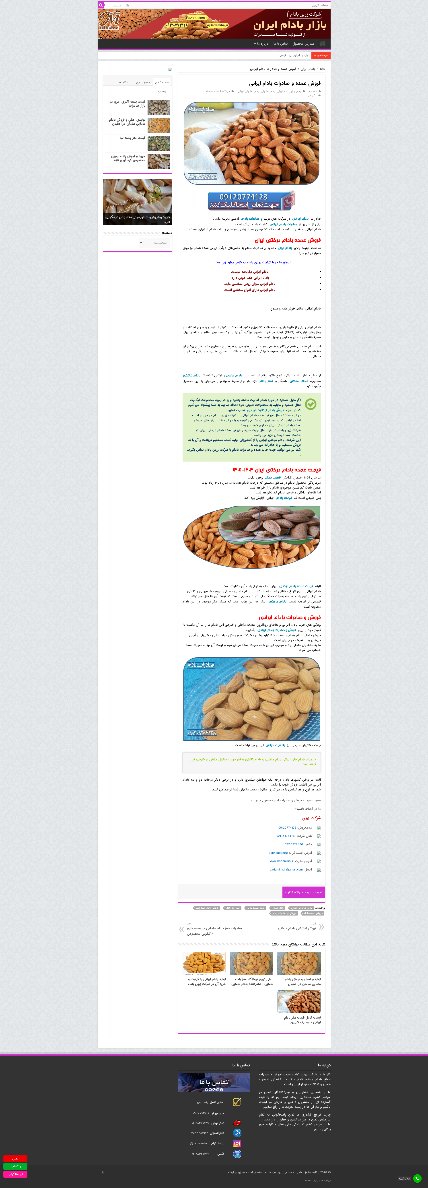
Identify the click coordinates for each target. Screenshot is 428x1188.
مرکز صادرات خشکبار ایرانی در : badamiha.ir (318, 1181)
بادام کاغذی (191, 375)
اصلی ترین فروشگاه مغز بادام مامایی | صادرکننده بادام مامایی (252, 981)
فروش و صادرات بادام (284, 913)
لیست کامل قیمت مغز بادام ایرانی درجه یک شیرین (302, 1020)
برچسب (163, 91)
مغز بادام (266, 381)
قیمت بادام (273, 477)
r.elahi (313, 91)
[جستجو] (101, 5)
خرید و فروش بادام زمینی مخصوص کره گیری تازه (128, 158)
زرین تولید (234, 1172)
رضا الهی (202, 1101)
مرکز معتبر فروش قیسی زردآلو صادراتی (141, 222)
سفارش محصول (303, 43)
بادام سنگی (299, 381)
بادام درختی (277, 601)
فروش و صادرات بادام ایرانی (276, 630)
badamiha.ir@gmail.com (286, 869)
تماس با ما (280, 43)
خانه (322, 43)
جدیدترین (162, 82)
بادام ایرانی (282, 91)
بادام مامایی (233, 375)
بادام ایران (308, 68)
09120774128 (287, 827)
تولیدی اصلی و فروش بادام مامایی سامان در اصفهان (303, 981)
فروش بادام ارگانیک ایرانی (265, 410)
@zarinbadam (278, 852)
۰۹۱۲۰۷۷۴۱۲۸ (201, 1113)
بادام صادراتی (268, 91)
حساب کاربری (319, 5)
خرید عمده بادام (256, 908)
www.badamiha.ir (281, 861)
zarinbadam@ (199, 1143)
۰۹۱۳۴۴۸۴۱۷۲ (200, 1132)
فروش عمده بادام (313, 913)
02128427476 (285, 835)
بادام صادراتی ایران (248, 91)
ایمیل (16, 1158)
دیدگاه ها (125, 82)
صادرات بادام (250, 218)
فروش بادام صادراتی (207, 908)
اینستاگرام (16, 1174)
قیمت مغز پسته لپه (132, 137)
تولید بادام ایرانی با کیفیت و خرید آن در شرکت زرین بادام (207, 981)
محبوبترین (143, 82)
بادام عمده (278, 908)
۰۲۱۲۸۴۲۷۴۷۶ (200, 1123)
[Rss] (127, 5)
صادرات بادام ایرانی (283, 224)
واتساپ (16, 1166)
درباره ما (262, 43)
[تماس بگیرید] (417, 1178)
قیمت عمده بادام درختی (296, 586)
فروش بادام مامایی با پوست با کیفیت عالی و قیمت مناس (275, 55)
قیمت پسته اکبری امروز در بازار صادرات (127, 103)
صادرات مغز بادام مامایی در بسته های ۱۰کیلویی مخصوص (214, 929)
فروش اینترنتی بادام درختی (297, 926)
